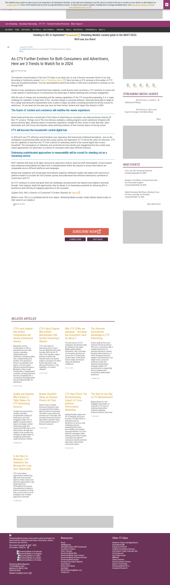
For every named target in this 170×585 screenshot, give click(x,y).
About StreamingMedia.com (71, 570)
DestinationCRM (118, 545)
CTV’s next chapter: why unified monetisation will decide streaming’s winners (23, 335)
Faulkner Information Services (123, 549)
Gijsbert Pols (26, 49)
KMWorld (115, 557)
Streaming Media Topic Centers (72, 555)
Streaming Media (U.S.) (120, 566)
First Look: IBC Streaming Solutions (138, 170)
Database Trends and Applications (125, 543)
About (101, 30)
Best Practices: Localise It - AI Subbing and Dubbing (142, 101)
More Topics (76, 24)
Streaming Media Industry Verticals (74, 557)
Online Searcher (118, 559)
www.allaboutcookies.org (79, 7)
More (159, 119)
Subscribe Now (84, 231)
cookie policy (12, 5)
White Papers (48, 30)
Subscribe (25, 30)
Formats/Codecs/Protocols (58, 24)
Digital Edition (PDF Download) (73, 547)
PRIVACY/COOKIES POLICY (19, 573)
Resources (77, 30)
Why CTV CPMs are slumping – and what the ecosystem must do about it (76, 333)
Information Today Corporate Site (124, 551)
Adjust (74, 192)
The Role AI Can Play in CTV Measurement (102, 395)
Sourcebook (65, 564)
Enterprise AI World (119, 547)
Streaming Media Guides (70, 559)
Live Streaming (11, 24)
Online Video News (68, 566)
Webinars (60, 30)
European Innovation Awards (72, 562)
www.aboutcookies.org (140, 5)
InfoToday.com (118, 553)
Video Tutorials (66, 551)
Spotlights (65, 568)
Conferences (90, 30)
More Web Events (154, 204)
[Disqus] (63, 282)
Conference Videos (68, 549)
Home (17, 30)
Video (68, 30)
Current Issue (75, 239)
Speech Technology (119, 564)
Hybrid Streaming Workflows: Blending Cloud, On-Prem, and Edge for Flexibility (142, 193)
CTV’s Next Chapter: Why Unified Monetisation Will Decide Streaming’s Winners (49, 335)
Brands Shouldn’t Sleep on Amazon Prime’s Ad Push (48, 397)
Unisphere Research (120, 568)
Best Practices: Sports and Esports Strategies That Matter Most (141, 110)
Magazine (66, 545)
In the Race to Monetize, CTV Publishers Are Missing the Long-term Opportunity (22, 462)
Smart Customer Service (121, 562)
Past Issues (97, 239)
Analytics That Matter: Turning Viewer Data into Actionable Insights (141, 181)
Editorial (36, 30)
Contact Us (65, 572)
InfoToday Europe (119, 555)
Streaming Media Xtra (69, 553)
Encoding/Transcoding (28, 24)
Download (71, 35)
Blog (21, 51)
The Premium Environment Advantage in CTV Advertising (100, 333)
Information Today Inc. (18, 547)
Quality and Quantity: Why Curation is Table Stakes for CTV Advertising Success (23, 400)
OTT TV (42, 24)
